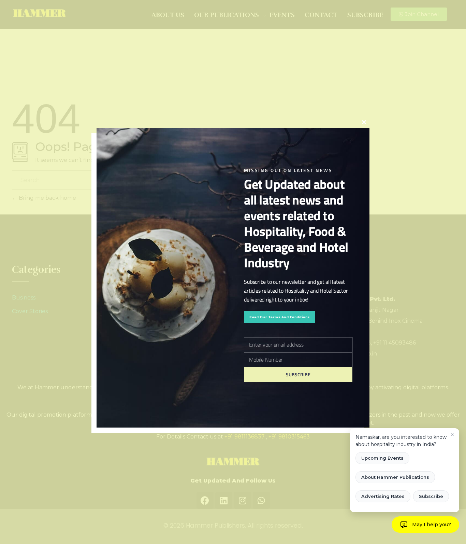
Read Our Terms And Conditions (279, 316)
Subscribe (431, 496)
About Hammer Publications (395, 477)
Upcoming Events (382, 458)
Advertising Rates (383, 496)
